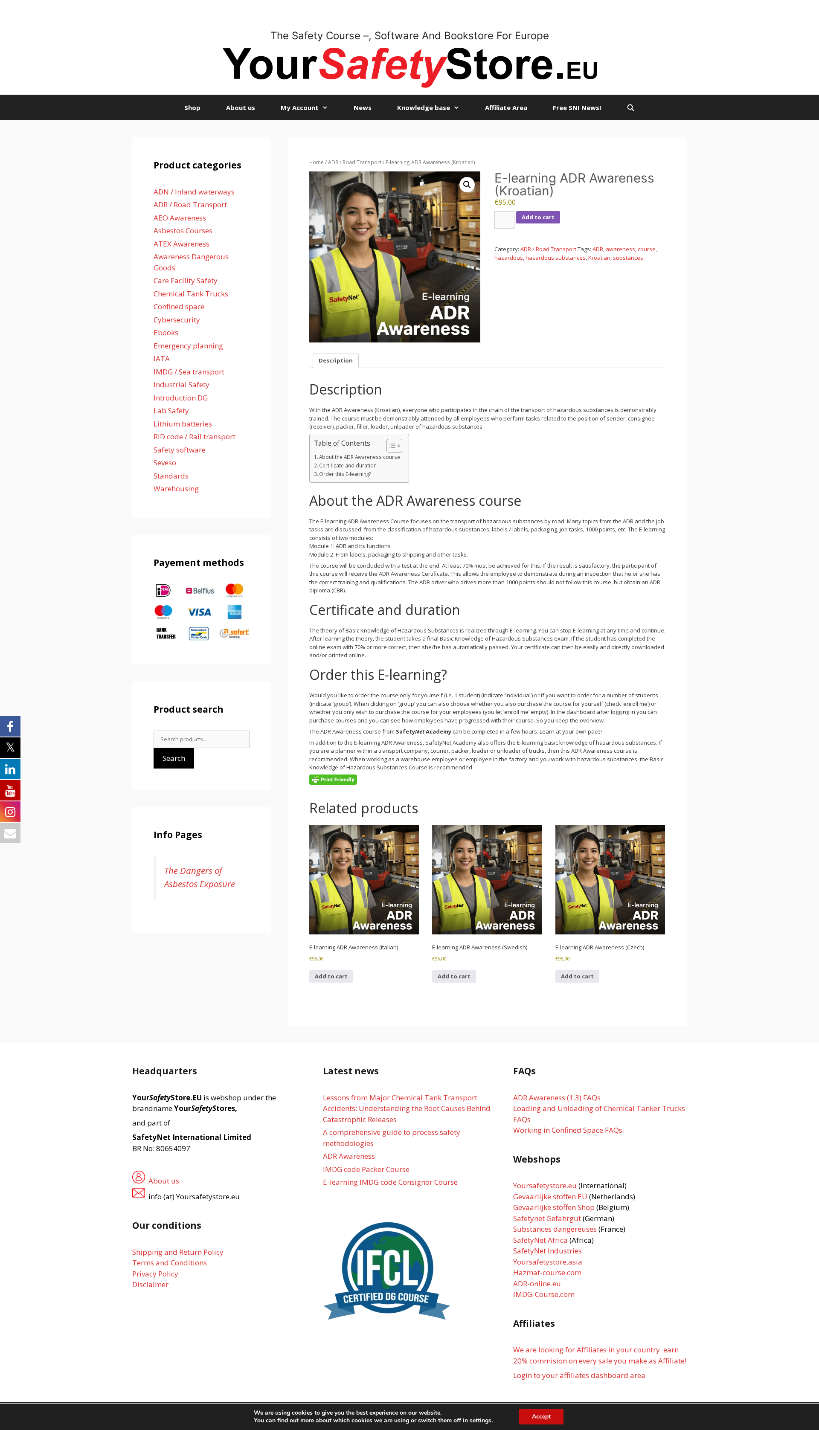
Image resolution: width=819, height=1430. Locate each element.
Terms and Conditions (169, 1263)
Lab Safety (171, 410)
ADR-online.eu (537, 1283)
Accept (541, 1417)
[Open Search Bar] (631, 107)
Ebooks (166, 332)
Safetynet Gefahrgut (547, 1218)
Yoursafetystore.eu (545, 1185)
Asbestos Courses (183, 230)
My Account (300, 107)
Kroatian (599, 257)
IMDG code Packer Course (366, 1169)
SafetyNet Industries (547, 1251)
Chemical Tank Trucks (191, 294)
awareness (620, 249)
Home (316, 162)
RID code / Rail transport (194, 436)
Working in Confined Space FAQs (567, 1130)
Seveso (165, 462)
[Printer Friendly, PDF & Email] (333, 779)
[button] (467, 184)
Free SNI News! (577, 107)
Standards (171, 476)
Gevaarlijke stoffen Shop (554, 1207)
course (647, 249)
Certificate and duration (348, 465)
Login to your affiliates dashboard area (579, 1375)
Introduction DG (181, 398)
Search (174, 758)
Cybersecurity (177, 320)
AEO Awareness (180, 218)
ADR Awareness (349, 1156)
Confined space (179, 306)
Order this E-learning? (345, 473)
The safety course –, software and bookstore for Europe (409, 35)
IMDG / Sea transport (189, 372)
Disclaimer (150, 1284)
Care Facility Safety (186, 280)
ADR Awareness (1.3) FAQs (557, 1097)
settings (480, 1420)
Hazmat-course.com (547, 1272)
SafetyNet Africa (540, 1240)
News (363, 107)
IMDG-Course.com (544, 1294)
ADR (597, 249)
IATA (162, 358)
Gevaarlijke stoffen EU (551, 1196)
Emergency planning (188, 346)
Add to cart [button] (331, 976)
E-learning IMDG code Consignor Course (390, 1182)
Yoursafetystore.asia (547, 1262)
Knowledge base (423, 107)
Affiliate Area (506, 107)
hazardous (508, 257)
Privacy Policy (155, 1274)
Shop (192, 107)
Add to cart (538, 217)
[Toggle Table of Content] (390, 445)
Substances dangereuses (555, 1229)
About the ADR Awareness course (359, 456)
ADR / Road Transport (354, 162)
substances (628, 257)
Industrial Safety (181, 384)
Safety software (180, 450)
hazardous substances (556, 257)
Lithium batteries (183, 424)
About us (240, 107)
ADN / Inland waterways (194, 192)
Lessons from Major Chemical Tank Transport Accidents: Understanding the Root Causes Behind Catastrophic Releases (407, 1108)
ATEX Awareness (181, 244)
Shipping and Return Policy (178, 1252)
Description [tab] (336, 360)
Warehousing (176, 488)
